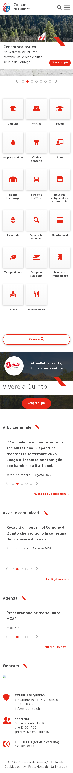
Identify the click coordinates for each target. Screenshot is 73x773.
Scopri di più (36, 403)
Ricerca (35, 340)
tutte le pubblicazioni (50, 494)
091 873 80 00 (24, 705)
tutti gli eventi (55, 647)
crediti (64, 767)
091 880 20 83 (24, 747)
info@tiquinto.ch (27, 709)
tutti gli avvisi (56, 580)
